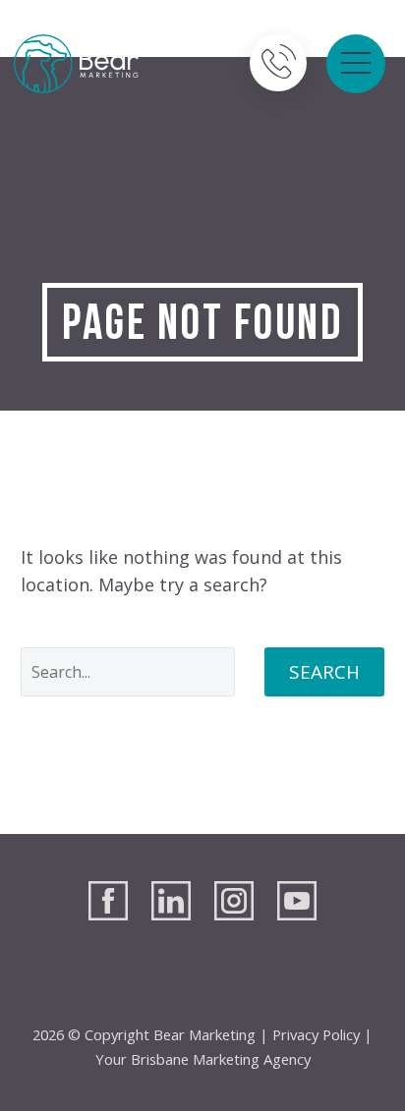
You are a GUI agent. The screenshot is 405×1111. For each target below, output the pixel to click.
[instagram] (234, 900)
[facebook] (108, 900)
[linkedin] (171, 900)
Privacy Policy (316, 1034)
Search (324, 672)
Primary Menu (355, 63)
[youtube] (297, 900)
